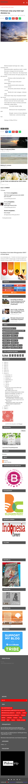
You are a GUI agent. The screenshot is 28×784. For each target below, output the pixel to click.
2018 (5, 373)
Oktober (7, 378)
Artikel (13, 335)
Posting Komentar (6, 218)
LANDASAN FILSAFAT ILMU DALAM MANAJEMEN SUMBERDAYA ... (13, 403)
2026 (5, 362)
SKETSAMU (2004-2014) (11, 390)
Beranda (4, 454)
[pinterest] (17, 779)
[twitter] (11, 779)
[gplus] (14, 779)
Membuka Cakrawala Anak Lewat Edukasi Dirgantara (14, 737)
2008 (5, 408)
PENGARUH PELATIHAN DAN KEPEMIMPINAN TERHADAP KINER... (14, 397)
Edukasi (13, 342)
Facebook (9, 285)
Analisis (5, 335)
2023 (5, 365)
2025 (5, 364)
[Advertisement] (14, 235)
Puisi (7, 128)
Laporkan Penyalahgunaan (10, 447)
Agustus (7, 381)
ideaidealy (4, 2)
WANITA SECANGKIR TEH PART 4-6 (13, 393)
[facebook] (8, 779)
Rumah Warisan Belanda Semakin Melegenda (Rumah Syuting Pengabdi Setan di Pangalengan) (13, 728)
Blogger (20, 424)
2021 (5, 368)
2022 (5, 367)
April (6, 405)
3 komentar (22, 15)
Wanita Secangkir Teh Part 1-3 (12, 395)
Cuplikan (5, 342)
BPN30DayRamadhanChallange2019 (12, 338)
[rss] (19, 779)
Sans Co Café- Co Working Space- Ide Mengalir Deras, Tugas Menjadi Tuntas (17, 311)
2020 (5, 370)
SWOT (18, 345)
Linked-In (20, 290)
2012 (5, 407)
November (8, 376)
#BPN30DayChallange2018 (9, 333)
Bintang (6, 460)
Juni (6, 384)
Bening (6, 201)
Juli (6, 382)
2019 (5, 371)
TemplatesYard (12, 782)
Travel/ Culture (15, 347)
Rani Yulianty (7, 193)
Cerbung (5, 340)
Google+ (20, 285)
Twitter (20, 288)
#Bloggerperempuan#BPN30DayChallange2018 (13, 331)
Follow (15, 292)
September (8, 379)
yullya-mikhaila (7, 462)
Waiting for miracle (6, 165)
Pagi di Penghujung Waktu (8, 149)
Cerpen (13, 340)
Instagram (9, 288)
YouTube (8, 290)
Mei (6, 386)
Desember (8, 375)
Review (11, 345)
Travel (5, 347)
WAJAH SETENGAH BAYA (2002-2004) (14, 392)
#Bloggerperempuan (8, 328)
